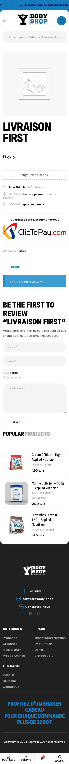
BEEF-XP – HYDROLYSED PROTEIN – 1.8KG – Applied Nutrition (47, 515)
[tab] (34, 267)
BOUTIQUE (8, 759)
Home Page (16, 37)
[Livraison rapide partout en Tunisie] (17, 5)
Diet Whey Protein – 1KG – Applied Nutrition (46, 482)
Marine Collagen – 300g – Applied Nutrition (48, 448)
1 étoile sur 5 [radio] (4, 377)
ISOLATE (38, 524)
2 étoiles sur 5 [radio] (8, 377)
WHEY (50, 492)
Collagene (39, 460)
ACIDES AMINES (42, 455)
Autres (32, 37)
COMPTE (25, 759)
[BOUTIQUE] (8, 757)
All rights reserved (53, 741)
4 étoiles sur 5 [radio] (15, 377)
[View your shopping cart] (61, 20)
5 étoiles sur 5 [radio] (19, 377)
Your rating (12, 373)
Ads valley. (35, 741)
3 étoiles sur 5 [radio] (12, 377)
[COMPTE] (26, 757)
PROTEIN (38, 492)
